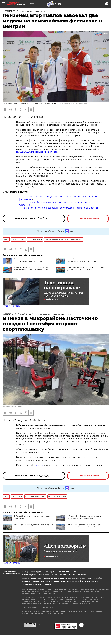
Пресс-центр (50, 572)
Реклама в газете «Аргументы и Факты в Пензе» (64, 578)
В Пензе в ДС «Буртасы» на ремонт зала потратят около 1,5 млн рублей (84, 517)
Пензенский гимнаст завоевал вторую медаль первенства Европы (60, 208)
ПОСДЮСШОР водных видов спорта (36, 152)
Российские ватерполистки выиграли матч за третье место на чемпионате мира (86, 260)
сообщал (39, 465)
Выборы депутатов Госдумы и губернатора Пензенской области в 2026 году (66, 581)
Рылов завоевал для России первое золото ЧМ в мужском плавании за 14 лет (32, 260)
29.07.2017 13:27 (9, 11)
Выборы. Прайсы (95, 578)
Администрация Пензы (12, 406)
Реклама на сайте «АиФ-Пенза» (73, 575)
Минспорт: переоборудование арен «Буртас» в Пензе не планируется (33, 526)
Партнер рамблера (45, 625)
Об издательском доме (32, 572)
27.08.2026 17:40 (9, 314)
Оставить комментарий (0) (88, 218)
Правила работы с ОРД (31, 578)
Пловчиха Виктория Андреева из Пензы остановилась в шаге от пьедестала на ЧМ (32, 269)
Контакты (26, 581)
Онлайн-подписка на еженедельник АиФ (39, 575)
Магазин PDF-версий (67, 572)
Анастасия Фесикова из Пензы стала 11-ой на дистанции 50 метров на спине (86, 269)
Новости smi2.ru (12, 306)
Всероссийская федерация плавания (72, 103)
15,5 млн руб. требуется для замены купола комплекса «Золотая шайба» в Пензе (85, 526)
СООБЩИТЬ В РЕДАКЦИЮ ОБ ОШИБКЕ (36, 584)
